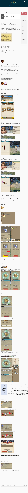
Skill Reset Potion (11, 16)
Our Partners (13, 485)
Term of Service (7, 485)
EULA (10, 485)
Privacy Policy (2, 485)
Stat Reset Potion (6, 16)
